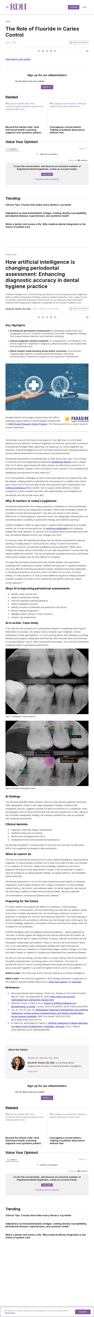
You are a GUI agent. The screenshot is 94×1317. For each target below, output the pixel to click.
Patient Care (11, 255)
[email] (55, 51)
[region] (47, 155)
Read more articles (58, 1000)
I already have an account (47, 179)
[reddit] (51, 51)
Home (8, 21)
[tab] (12, 149)
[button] (7, 7)
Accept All (82, 1312)
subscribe (76, 1000)
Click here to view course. (18, 59)
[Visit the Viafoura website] (82, 160)
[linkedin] (43, 51)
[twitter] (47, 51)
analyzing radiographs (57, 533)
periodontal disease (61, 466)
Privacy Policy (10, 1313)
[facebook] (39, 51)
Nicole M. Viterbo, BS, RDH (18, 309)
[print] (87, 51)
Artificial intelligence (15, 492)
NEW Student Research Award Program (27, 424)
